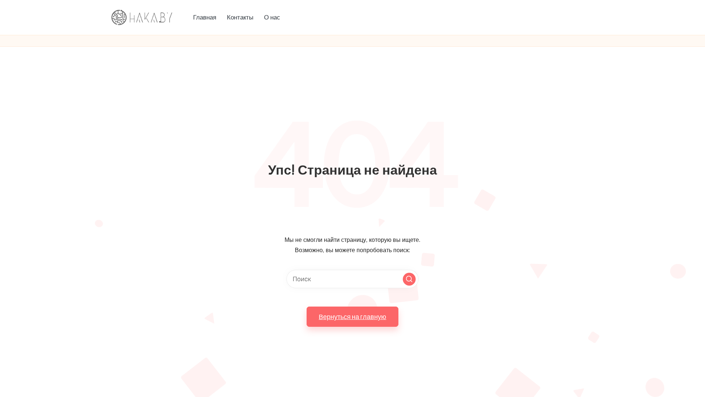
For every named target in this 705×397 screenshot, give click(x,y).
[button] (409, 279)
